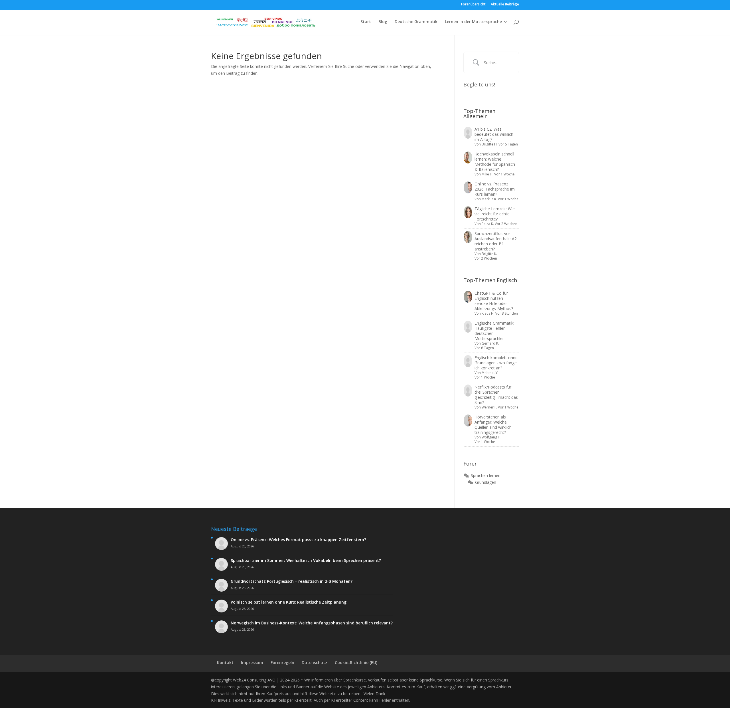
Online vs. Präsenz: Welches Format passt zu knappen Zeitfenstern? (298, 539)
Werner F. (489, 407)
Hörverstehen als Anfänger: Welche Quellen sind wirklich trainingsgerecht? (493, 424)
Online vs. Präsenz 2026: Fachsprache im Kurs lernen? (494, 189)
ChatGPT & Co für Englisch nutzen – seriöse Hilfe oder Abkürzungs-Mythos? (493, 300)
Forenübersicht (473, 5)
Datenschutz (314, 662)
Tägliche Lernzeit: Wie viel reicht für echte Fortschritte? (494, 214)
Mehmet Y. (490, 372)
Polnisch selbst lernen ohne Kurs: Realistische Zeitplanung (288, 602)
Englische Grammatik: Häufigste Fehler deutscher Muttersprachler (494, 330)
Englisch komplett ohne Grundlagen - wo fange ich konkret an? (496, 363)
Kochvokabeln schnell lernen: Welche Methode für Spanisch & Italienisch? (494, 161)
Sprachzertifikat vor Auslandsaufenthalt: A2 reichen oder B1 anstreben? (495, 241)
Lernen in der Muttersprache (473, 22)
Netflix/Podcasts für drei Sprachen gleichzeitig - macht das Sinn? (496, 394)
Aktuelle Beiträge (505, 5)
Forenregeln (282, 662)
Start (365, 22)
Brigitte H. (490, 144)
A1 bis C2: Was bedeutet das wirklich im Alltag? (493, 134)
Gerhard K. (490, 343)
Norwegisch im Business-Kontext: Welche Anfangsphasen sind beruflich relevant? (312, 623)
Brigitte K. (489, 253)
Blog (382, 22)
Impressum (252, 662)
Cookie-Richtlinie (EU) (356, 662)
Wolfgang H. (491, 437)
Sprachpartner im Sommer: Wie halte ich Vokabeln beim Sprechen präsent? (306, 560)
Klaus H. (488, 313)
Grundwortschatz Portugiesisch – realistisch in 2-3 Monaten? (291, 581)
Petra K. (488, 223)
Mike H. (487, 174)
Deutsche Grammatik (416, 22)
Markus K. (489, 199)
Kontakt (225, 662)
